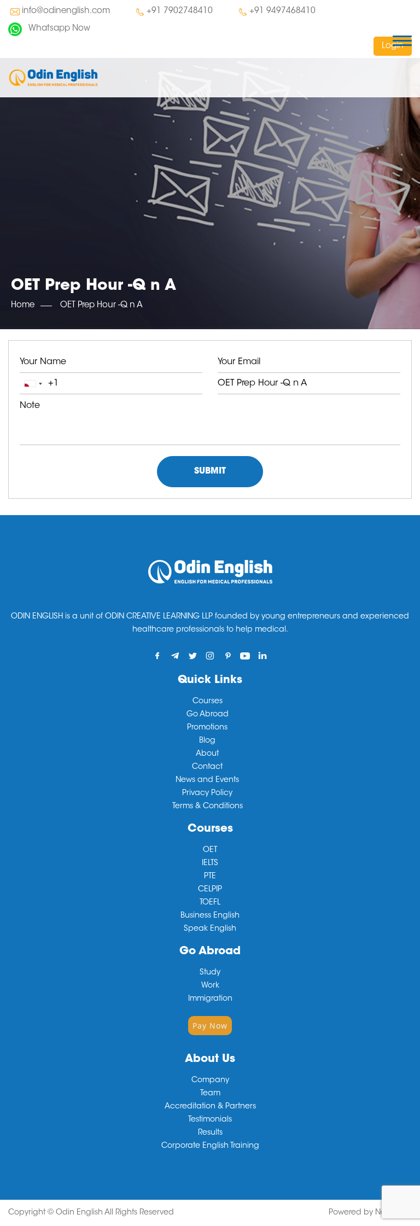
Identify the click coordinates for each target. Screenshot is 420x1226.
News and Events (207, 780)
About (207, 754)
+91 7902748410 (180, 11)
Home (22, 305)
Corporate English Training (210, 1146)
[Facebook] (157, 655)
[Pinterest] (227, 655)
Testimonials (210, 1120)
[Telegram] (175, 655)
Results (210, 1133)
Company (210, 1080)
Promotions (207, 728)
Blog (207, 741)
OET (210, 850)
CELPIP (210, 890)
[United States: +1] (32, 383)
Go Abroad (207, 715)
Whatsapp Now (59, 29)
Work (210, 986)
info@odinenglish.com (66, 11)
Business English (210, 916)
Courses (207, 701)
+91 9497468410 (282, 11)
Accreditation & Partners (210, 1107)
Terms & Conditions (207, 806)
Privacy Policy (207, 793)
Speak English (210, 929)
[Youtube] (245, 655)
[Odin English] (53, 77)
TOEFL (210, 903)
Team (210, 1093)
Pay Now (210, 1025)
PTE (210, 876)
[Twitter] (192, 655)
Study (210, 973)
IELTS (210, 863)
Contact (207, 767)
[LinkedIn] (262, 655)
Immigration (210, 999)
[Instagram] (210, 655)
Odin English (79, 1213)
